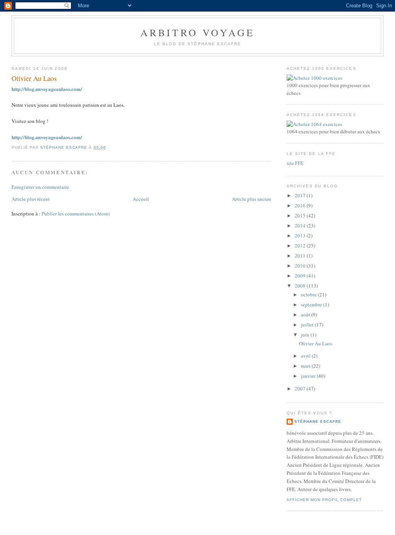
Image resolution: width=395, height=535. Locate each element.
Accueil (141, 198)
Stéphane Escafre (317, 421)
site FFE (295, 163)
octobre (309, 294)
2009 (301, 275)
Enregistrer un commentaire (40, 186)
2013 (301, 235)
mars (306, 365)
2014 (301, 225)
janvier (309, 375)
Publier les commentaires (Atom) (76, 213)
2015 (301, 215)
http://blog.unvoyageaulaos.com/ (47, 89)
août (306, 314)
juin (306, 334)
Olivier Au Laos (315, 343)
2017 (301, 195)
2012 (301, 245)
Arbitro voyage (197, 32)
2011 (301, 255)
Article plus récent (31, 198)
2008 (301, 285)
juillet (308, 324)
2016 (301, 205)
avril (306, 355)
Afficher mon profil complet (324, 500)
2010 (301, 265)
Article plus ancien (251, 198)
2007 (301, 388)
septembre (312, 304)
